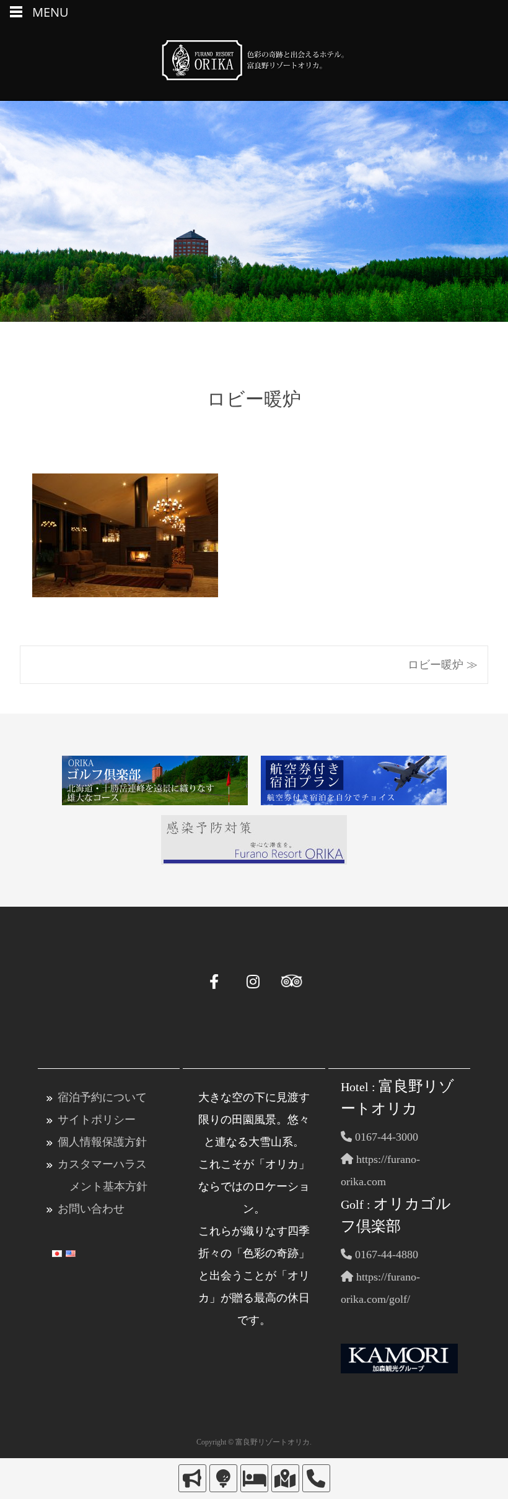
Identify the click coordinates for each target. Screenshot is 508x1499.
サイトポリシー (97, 1119)
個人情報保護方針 (102, 1142)
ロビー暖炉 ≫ (443, 665)
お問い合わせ (91, 1209)
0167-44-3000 (385, 1137)
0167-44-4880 (385, 1254)
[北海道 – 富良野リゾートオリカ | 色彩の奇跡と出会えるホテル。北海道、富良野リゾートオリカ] (254, 63)
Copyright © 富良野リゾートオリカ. (254, 1442)
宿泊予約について (102, 1097)
